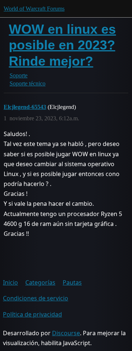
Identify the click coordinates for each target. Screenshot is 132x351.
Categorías (40, 282)
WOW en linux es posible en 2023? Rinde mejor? (62, 45)
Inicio (10, 282)
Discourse (66, 333)
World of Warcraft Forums (34, 9)
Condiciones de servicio (35, 298)
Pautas (72, 282)
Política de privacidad (32, 314)
